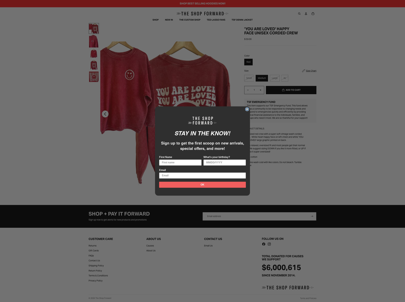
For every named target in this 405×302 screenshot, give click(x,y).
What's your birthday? (216, 157)
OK (202, 184)
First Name (165, 157)
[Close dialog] (247, 109)
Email (162, 170)
